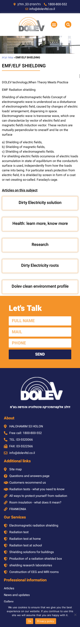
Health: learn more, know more (40, 224)
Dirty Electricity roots (40, 265)
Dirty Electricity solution (40, 203)
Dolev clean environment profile (40, 286)
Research (40, 245)
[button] (54, 24)
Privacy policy (45, 621)
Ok (29, 621)
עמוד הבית (7, 58)
